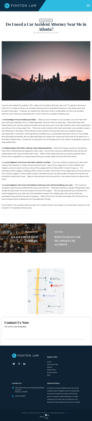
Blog (48, 375)
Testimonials (51, 370)
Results (49, 367)
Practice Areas (52, 372)
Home (49, 362)
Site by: (42, 417)
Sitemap (68, 413)
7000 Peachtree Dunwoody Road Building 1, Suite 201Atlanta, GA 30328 (30, 390)
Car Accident (46, 20)
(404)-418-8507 (20, 396)
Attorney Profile (52, 364)
